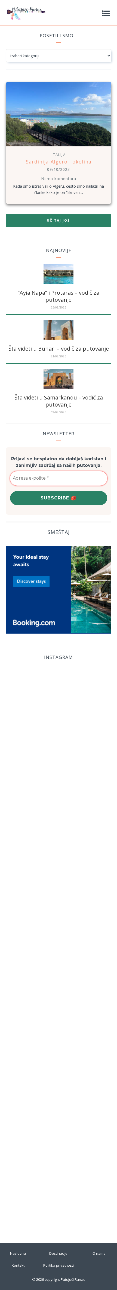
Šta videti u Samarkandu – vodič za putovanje (58, 401)
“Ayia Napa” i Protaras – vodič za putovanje (58, 296)
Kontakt (18, 1265)
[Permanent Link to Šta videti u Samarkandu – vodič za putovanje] (58, 387)
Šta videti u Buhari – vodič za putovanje (58, 348)
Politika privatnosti (58, 1265)
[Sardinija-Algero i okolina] (58, 147)
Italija (59, 154)
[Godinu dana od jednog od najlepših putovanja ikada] (58, 781)
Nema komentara (58, 178)
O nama (99, 1253)
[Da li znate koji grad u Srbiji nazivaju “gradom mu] (58, 898)
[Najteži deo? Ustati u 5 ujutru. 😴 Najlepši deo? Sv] (58, 1134)
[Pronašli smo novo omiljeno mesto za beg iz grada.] (58, 935)
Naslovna (18, 1253)
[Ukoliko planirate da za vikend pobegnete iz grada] (58, 1044)
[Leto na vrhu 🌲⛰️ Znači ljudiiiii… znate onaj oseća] (58, 1187)
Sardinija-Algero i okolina (58, 161)
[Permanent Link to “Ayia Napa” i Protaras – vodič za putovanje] (58, 282)
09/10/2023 (58, 169)
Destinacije (58, 1253)
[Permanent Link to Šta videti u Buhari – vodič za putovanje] (58, 338)
